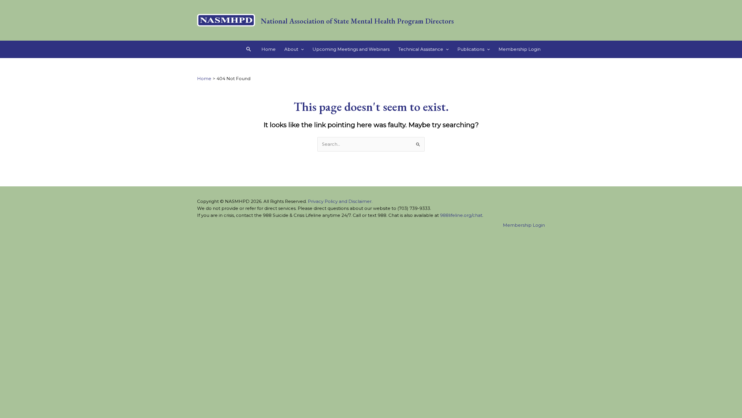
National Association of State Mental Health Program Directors (357, 21)
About (291, 49)
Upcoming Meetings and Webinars (351, 49)
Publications (470, 49)
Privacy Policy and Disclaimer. (340, 201)
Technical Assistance (420, 49)
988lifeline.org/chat (461, 215)
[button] (248, 49)
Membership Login (520, 49)
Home (268, 49)
